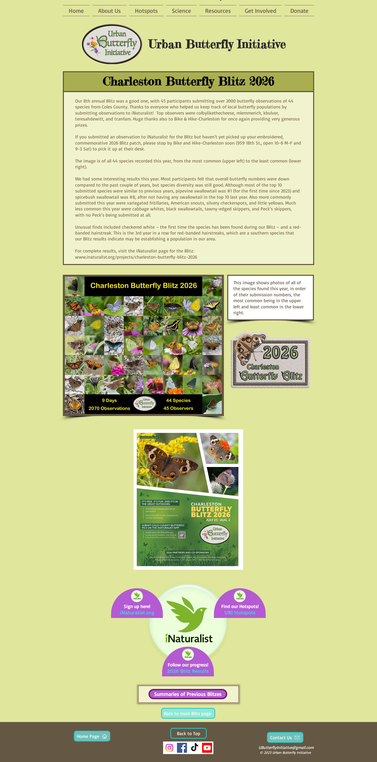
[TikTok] (195, 748)
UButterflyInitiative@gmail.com (286, 747)
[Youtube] (207, 748)
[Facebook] (182, 748)
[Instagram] (169, 748)
